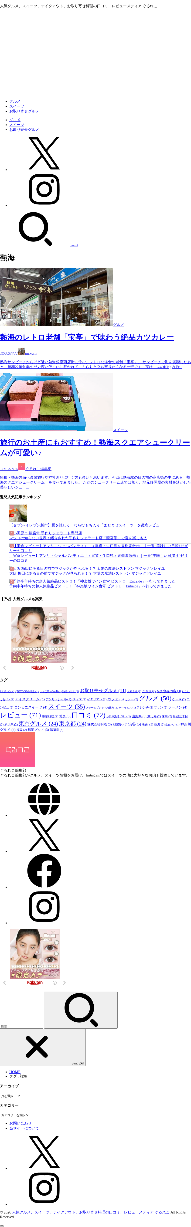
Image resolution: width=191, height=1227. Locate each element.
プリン (160, 707)
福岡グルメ (38, 730)
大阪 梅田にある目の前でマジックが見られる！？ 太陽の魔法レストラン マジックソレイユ (85, 573)
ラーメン (177, 707)
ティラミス (127, 707)
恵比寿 (154, 716)
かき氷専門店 (169, 691)
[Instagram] (44, 205)
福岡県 (56, 730)
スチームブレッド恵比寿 (102, 707)
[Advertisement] (95, 62)
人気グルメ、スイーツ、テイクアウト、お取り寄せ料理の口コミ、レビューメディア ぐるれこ (91, 1212)
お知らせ (134, 691)
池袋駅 (120, 724)
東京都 (72, 724)
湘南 (147, 724)
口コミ (89, 715)
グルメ (14, 101)
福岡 (22, 730)
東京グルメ (38, 724)
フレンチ (145, 707)
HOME (14, 1072)
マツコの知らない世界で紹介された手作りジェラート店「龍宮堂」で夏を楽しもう (78, 538)
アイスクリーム (30, 699)
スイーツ (16, 106)
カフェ (115, 699)
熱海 (159, 724)
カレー (131, 699)
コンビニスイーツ (30, 707)
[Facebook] (44, 887)
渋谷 (134, 724)
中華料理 (50, 716)
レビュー (20, 715)
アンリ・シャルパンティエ (66, 699)
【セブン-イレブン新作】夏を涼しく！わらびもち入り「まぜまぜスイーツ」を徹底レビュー (86, 525)
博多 (65, 716)
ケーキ (179, 699)
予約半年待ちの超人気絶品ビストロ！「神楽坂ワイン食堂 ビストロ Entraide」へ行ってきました (90, 586)
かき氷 (149, 691)
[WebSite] (44, 815)
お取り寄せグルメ (24, 111)
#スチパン (8, 691)
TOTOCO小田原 (28, 691)
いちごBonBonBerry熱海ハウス (59, 691)
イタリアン (96, 699)
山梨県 (139, 716)
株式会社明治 (99, 724)
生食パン (172, 724)
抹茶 (167, 716)
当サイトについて (24, 1128)
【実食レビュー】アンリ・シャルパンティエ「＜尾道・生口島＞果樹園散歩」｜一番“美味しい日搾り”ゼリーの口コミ (98, 558)
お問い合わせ (20, 1123)
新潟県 (11, 724)
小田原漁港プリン (118, 716)
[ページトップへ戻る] (2, 1226)
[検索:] (22, 1026)
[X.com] (44, 170)
